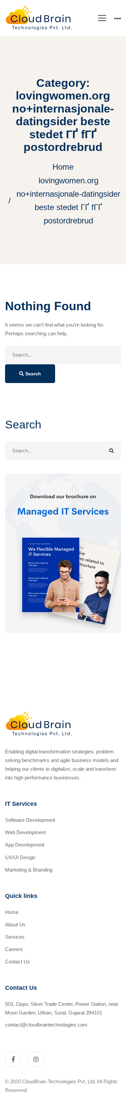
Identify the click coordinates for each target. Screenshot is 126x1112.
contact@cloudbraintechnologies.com (46, 1025)
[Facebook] (13, 1059)
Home (63, 166)
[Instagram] (36, 1059)
